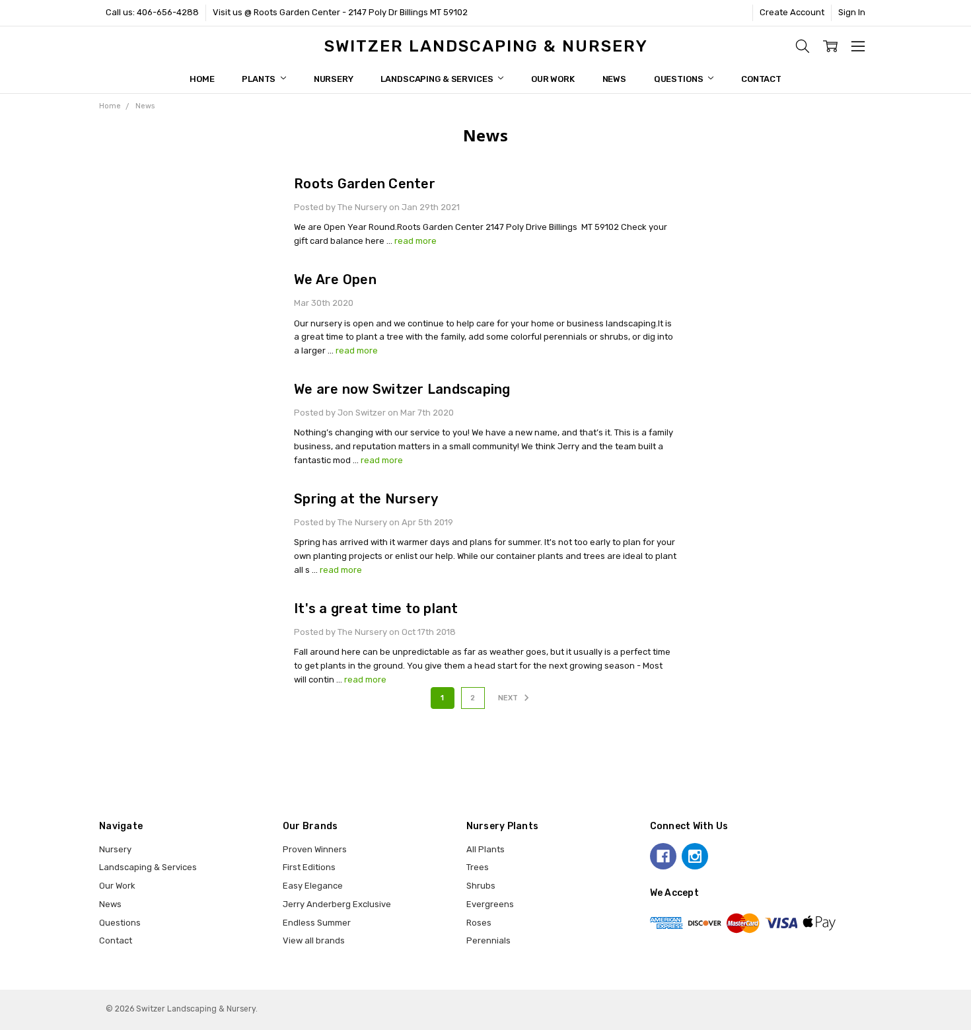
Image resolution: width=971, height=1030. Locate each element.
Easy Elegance (313, 886)
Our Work (553, 79)
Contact (761, 79)
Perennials (488, 940)
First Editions (309, 867)
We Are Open (335, 279)
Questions (679, 79)
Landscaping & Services (437, 79)
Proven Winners (315, 849)
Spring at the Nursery (366, 499)
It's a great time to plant (376, 608)
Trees (477, 867)
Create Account (792, 12)
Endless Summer (317, 923)
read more (415, 241)
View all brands (314, 940)
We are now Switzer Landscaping (402, 389)
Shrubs (480, 886)
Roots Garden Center (364, 184)
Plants (259, 79)
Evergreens (490, 904)
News (614, 79)
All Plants (485, 849)
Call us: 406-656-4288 (152, 12)
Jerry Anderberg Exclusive (337, 904)
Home (202, 79)
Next (509, 698)
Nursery (333, 79)
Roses (478, 923)
